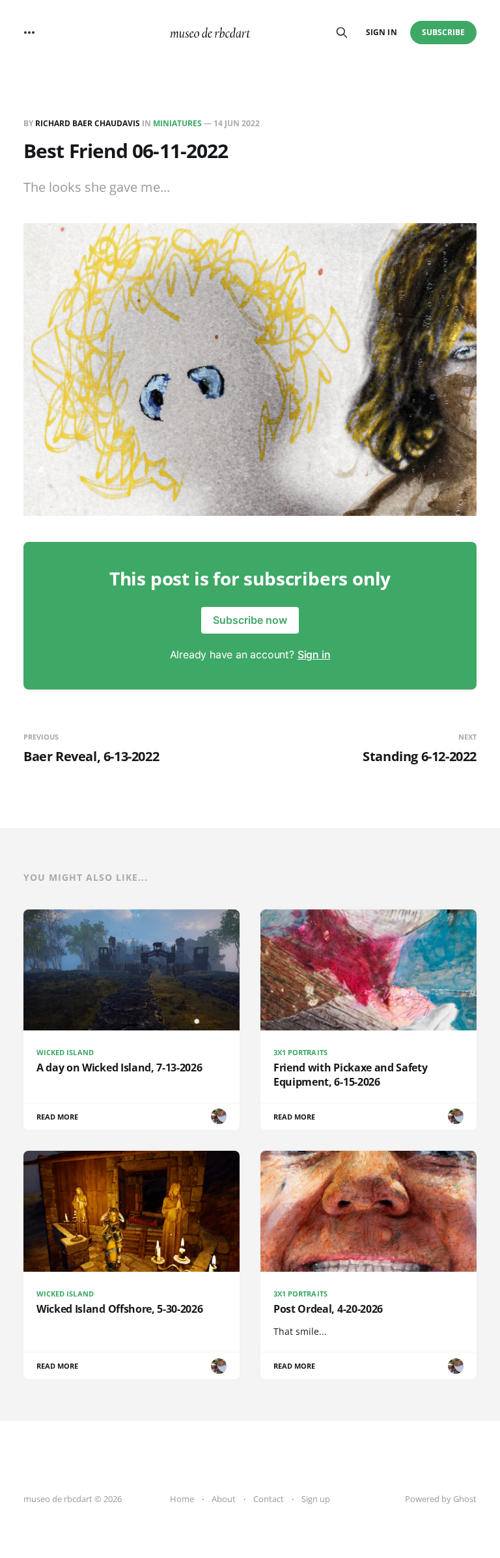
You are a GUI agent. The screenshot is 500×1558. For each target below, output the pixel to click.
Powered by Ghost (441, 1499)
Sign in (381, 32)
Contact (268, 1499)
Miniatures (177, 123)
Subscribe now (250, 619)
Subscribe (443, 32)
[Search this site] (342, 32)
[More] (29, 32)
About (224, 1499)
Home (182, 1499)
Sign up (315, 1499)
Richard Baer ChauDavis (87, 123)
